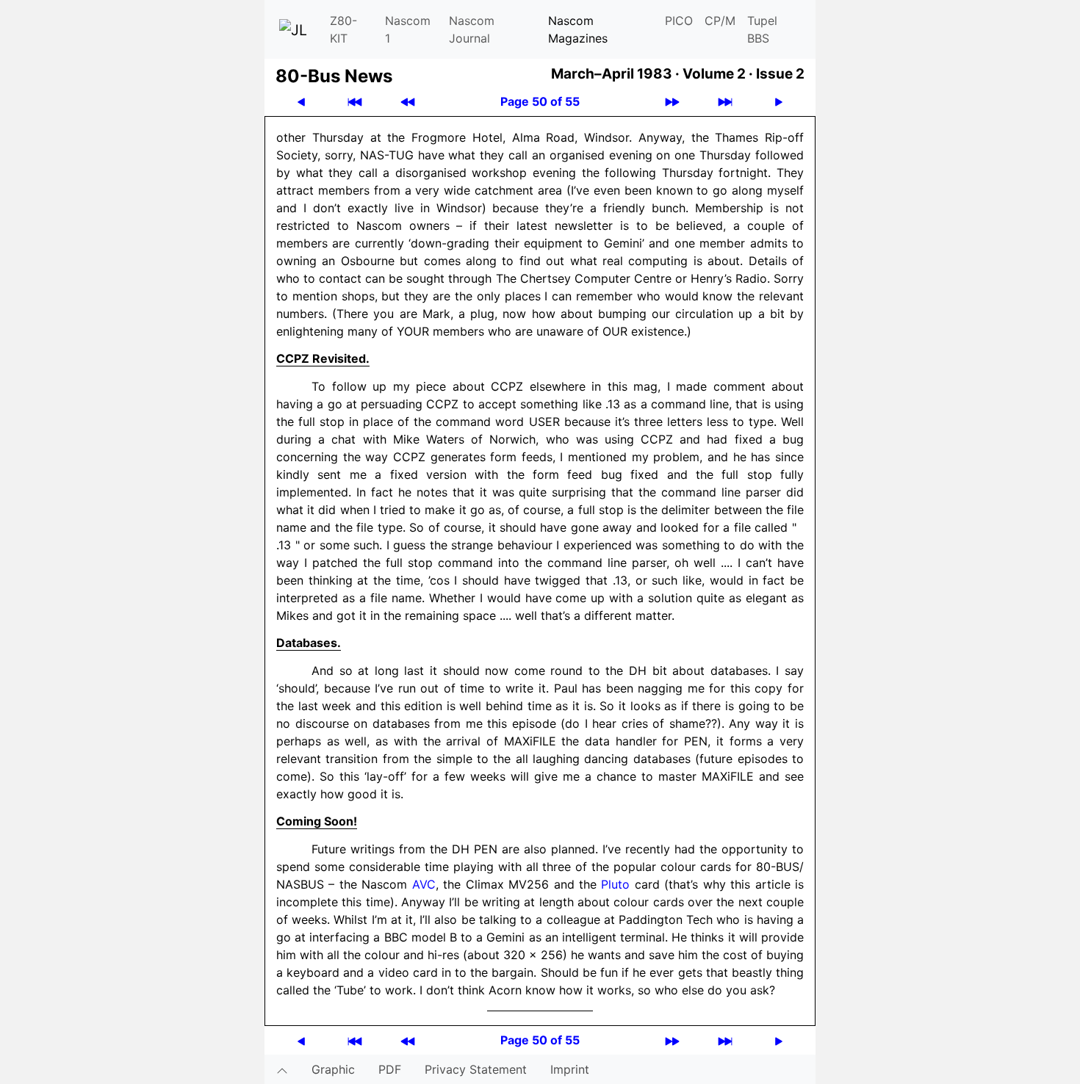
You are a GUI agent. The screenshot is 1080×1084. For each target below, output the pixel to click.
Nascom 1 (408, 29)
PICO (679, 20)
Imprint (569, 1069)
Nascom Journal (471, 29)
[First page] (355, 101)
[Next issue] (672, 101)
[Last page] (725, 101)
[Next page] (778, 101)
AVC (424, 884)
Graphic (333, 1069)
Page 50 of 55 (540, 101)
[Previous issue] (408, 101)
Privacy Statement (476, 1069)
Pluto (615, 884)
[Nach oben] (282, 1069)
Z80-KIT (343, 29)
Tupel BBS (762, 29)
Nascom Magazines (578, 29)
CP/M (720, 20)
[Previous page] (301, 101)
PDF (389, 1069)
